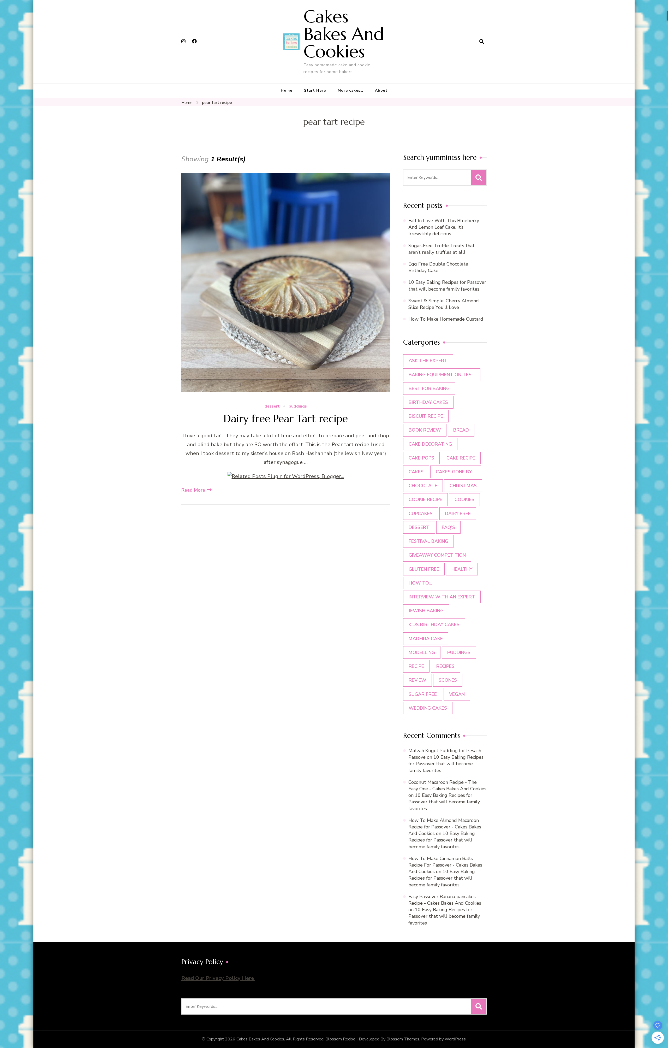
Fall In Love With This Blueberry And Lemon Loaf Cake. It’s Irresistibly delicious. (443, 227)
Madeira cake (426, 638)
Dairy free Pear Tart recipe (286, 418)
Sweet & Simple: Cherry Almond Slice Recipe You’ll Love (443, 304)
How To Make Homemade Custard (445, 319)
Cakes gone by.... (456, 472)
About (381, 90)
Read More (193, 490)
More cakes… (350, 90)
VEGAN (457, 694)
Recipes (445, 666)
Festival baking (428, 541)
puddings (298, 406)
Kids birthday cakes (434, 624)
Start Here (315, 90)
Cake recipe (460, 458)
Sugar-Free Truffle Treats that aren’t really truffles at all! (441, 249)
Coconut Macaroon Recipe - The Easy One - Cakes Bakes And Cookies (447, 785)
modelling (422, 652)
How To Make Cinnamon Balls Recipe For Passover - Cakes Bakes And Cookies (445, 865)
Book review (425, 430)
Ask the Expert (428, 360)
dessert (272, 406)
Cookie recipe (425, 499)
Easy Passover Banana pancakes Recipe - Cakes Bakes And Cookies (444, 899)
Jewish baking (426, 611)
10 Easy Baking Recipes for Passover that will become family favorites (447, 285)
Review (417, 680)
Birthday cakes (428, 402)
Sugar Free (423, 694)
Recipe (416, 666)
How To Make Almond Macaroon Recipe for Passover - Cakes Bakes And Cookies (444, 827)
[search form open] (482, 41)
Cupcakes (421, 513)
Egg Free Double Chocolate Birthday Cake (438, 267)
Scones (448, 680)
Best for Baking (429, 388)
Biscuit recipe (426, 416)
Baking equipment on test (442, 375)
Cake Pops (421, 458)
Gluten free (424, 569)
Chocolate (423, 485)
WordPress (455, 1039)
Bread (461, 430)
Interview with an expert (442, 597)
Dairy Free (458, 513)
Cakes (416, 472)
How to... (420, 583)
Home (286, 90)
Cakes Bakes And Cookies (343, 33)
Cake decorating (430, 444)
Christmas (463, 485)
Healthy (461, 569)
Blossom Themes (402, 1039)
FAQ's (448, 527)
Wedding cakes (428, 708)
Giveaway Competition (437, 555)
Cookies (464, 499)
